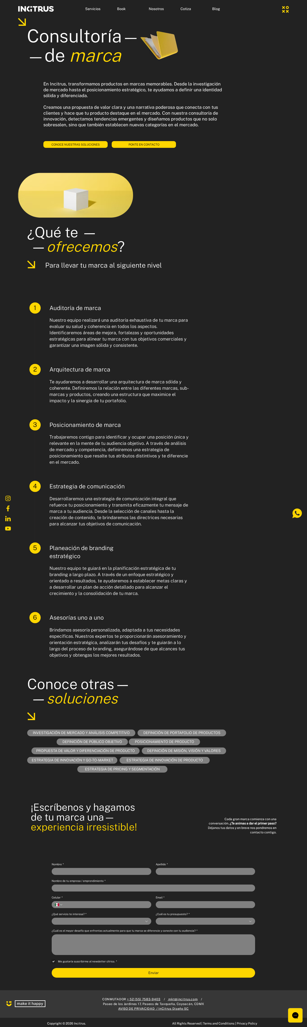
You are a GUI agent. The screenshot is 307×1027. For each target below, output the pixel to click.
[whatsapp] (297, 513)
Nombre (58, 864)
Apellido (162, 864)
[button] (98, 9)
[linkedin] (7, 518)
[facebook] (7, 508)
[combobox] (101, 921)
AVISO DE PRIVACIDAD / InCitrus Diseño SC (153, 1008)
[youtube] (7, 528)
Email (160, 897)
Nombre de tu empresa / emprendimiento (78, 881)
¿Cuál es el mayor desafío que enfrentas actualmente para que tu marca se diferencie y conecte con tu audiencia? (124, 930)
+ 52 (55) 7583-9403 (143, 999)
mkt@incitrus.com (183, 999)
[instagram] (7, 498)
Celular (57, 897)
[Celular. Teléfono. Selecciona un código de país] (58, 905)
